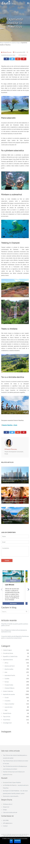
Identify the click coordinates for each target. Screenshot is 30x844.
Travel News (6, 719)
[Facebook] (6, 59)
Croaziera (7, 700)
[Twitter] (12, 59)
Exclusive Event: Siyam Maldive (12, 782)
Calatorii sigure (7, 650)
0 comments (23, 55)
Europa (7, 681)
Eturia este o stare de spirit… (11, 796)
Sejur (18, 42)
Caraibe (7, 678)
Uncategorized (7, 723)
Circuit (6, 697)
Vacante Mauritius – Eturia (9, 425)
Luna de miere (8, 707)
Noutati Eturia (7, 713)
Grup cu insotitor (9, 704)
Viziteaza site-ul (7, 804)
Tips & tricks (6, 716)
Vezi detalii (17, 840)
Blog (1, 42)
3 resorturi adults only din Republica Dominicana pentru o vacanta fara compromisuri (15, 637)
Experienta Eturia (8, 659)
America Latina (9, 669)
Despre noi (6, 807)
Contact (5, 826)
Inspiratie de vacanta (10, 42)
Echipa (5, 809)
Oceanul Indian (9, 685)
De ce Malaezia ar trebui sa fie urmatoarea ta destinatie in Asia (14, 630)
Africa (6, 662)
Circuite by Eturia (8, 653)
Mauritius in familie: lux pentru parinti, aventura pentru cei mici (14, 624)
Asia (6, 672)
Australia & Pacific (10, 675)
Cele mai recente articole (10, 812)
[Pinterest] (23, 59)
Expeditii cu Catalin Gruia (10, 656)
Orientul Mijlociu (9, 688)
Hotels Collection (8, 691)
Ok (11, 840)
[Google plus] (18, 59)
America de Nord (9, 666)
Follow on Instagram (16, 739)
